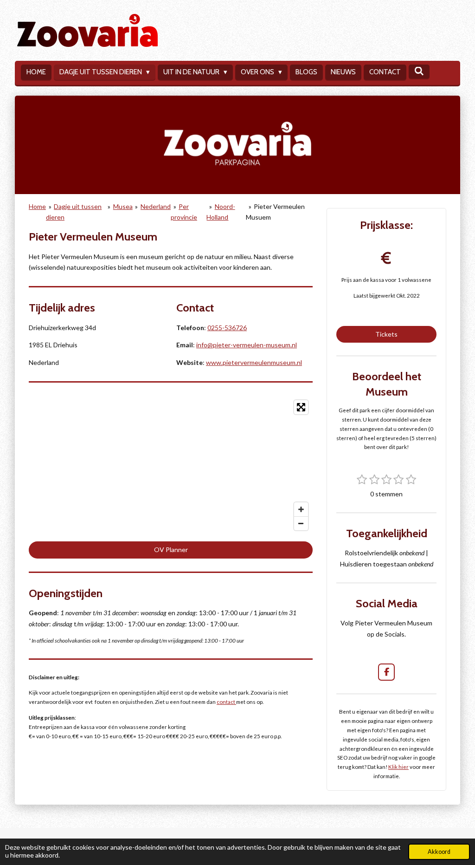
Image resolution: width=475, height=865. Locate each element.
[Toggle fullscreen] (301, 407)
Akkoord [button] (439, 851)
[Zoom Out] (301, 523)
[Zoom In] (301, 509)
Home (37, 206)
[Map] (171, 465)
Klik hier (398, 766)
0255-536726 (227, 328)
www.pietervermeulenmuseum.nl (254, 362)
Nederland (156, 206)
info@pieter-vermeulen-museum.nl (246, 345)
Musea (123, 206)
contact (226, 701)
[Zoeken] (419, 71)
